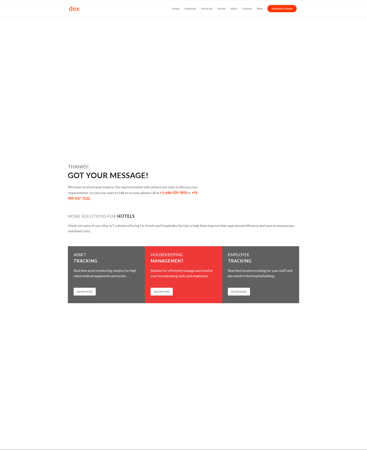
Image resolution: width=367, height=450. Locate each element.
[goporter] (86, 8)
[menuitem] (176, 8)
